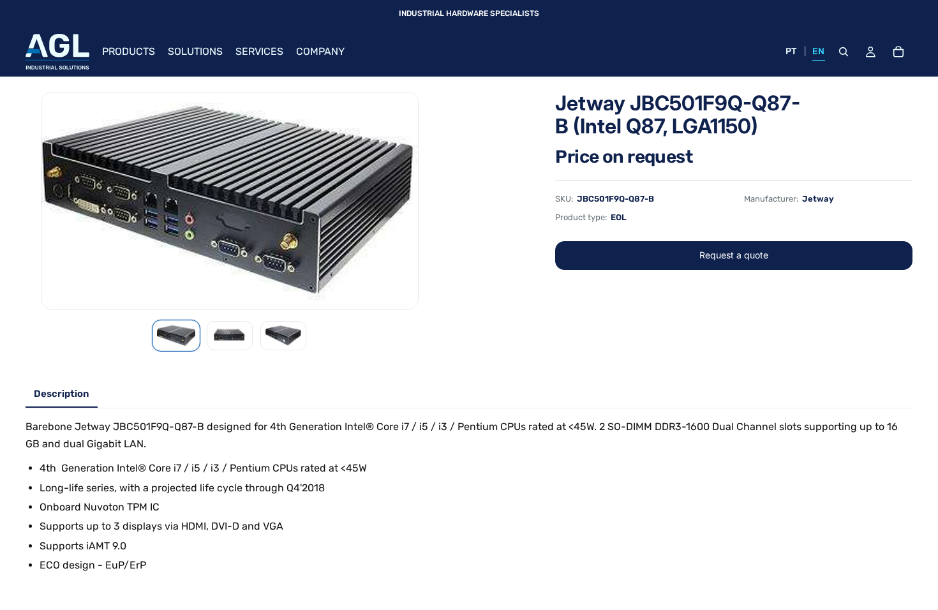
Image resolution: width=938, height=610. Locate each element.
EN (818, 51)
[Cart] (898, 52)
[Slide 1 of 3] (176, 335)
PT (791, 51)
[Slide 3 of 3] (283, 335)
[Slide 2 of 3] (230, 335)
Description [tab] (61, 393)
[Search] (844, 52)
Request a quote (733, 254)
